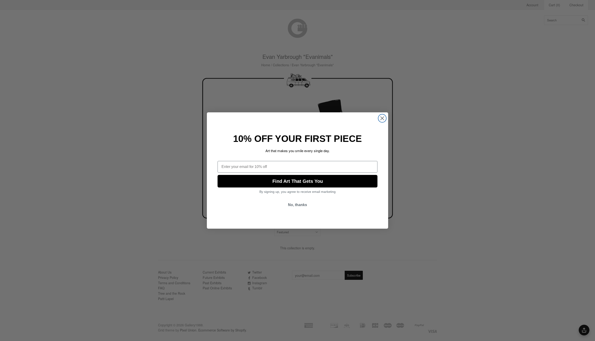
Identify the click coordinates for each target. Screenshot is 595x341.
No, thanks (297, 205)
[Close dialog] (382, 118)
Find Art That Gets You (297, 181)
